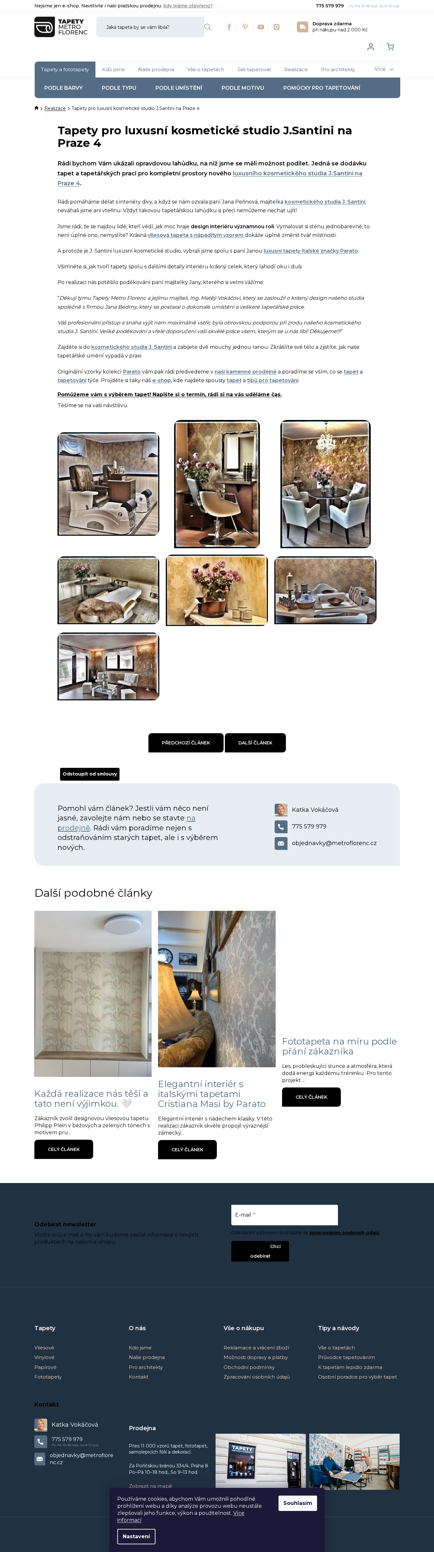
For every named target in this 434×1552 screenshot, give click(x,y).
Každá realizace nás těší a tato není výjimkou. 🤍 (91, 1098)
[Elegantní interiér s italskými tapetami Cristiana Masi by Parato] (217, 989)
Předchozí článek (186, 743)
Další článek (255, 743)
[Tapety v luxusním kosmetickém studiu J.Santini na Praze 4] (109, 471)
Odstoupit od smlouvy (90, 774)
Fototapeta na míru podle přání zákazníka (339, 1046)
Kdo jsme (140, 1348)
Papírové (45, 1367)
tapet (234, 380)
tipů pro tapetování (272, 380)
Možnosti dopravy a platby (256, 1357)
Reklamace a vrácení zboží (256, 1348)
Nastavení (136, 1536)
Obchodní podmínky (249, 1367)
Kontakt (138, 1377)
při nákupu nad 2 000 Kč (340, 27)
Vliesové (44, 1348)
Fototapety (48, 1377)
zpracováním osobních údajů (344, 1233)
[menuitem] (65, 70)
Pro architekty (146, 1367)
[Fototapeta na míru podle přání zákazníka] (341, 968)
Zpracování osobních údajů (257, 1377)
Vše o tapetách (336, 1348)
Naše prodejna (147, 1357)
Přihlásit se (255, 1246)
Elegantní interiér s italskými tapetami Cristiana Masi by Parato (212, 1093)
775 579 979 (330, 6)
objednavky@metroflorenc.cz (334, 843)
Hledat (207, 27)
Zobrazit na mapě (150, 1486)
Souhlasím (297, 1503)
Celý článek (64, 1149)
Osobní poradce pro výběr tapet (357, 1377)
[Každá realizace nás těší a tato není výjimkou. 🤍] (93, 994)
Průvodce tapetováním (346, 1357)
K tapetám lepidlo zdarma (350, 1367)
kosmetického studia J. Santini (325, 202)
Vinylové (44, 1357)
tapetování (72, 380)
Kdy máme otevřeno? (188, 6)
